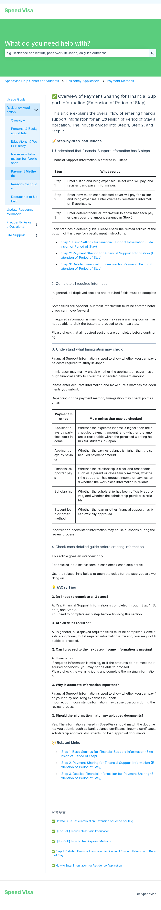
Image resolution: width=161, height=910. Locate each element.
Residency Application (82, 81)
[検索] (152, 53)
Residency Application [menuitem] (18, 110)
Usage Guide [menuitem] (16, 99)
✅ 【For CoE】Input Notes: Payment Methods (81, 841)
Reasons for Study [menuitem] (24, 186)
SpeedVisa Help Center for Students (32, 81)
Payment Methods (120, 81)
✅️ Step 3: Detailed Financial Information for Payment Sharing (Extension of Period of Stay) (104, 853)
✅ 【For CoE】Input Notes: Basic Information (81, 831)
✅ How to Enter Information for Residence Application (87, 865)
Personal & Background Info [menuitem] (24, 131)
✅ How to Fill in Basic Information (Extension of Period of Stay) (92, 821)
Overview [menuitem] (18, 120)
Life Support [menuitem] (16, 235)
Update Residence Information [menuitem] (22, 212)
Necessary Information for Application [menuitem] (24, 158)
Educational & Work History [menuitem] (24, 143)
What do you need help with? (47, 43)
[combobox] (77, 53)
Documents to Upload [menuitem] (24, 199)
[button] (36, 108)
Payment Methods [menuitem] (23, 173)
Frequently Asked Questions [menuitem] (19, 224)
